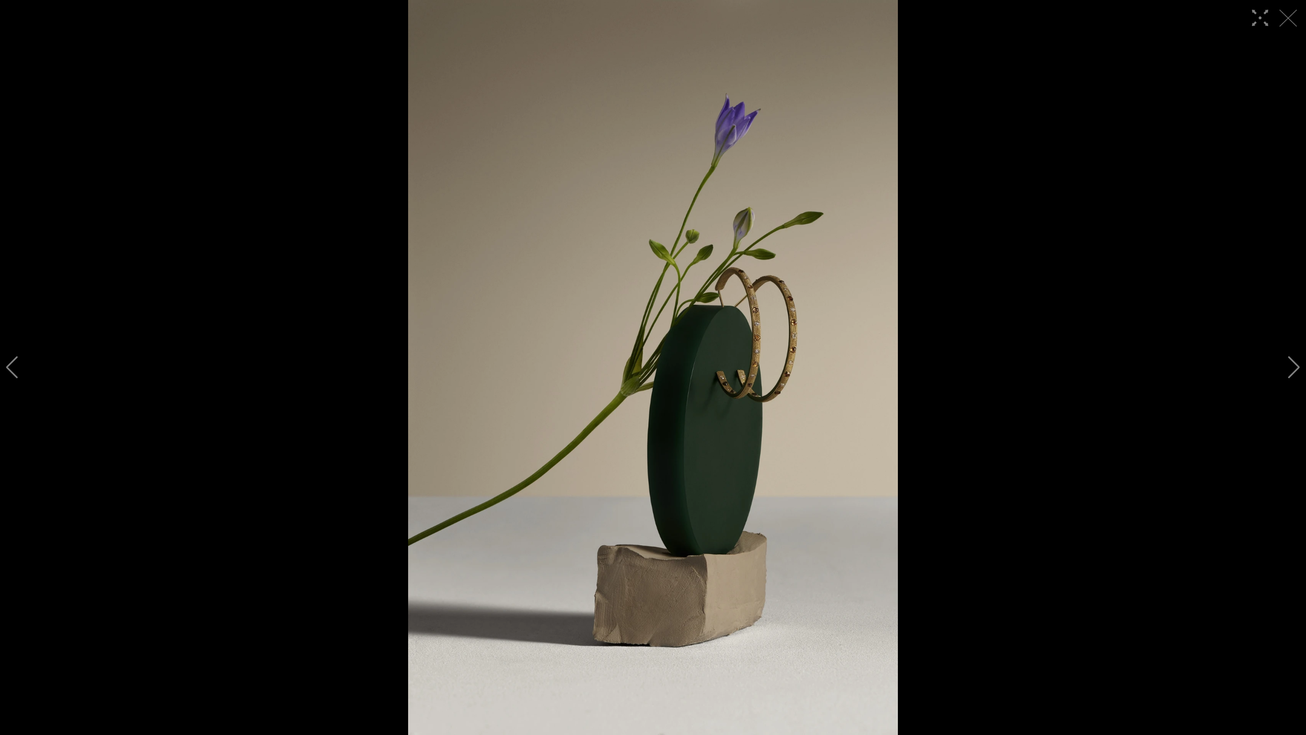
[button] (12, 367)
